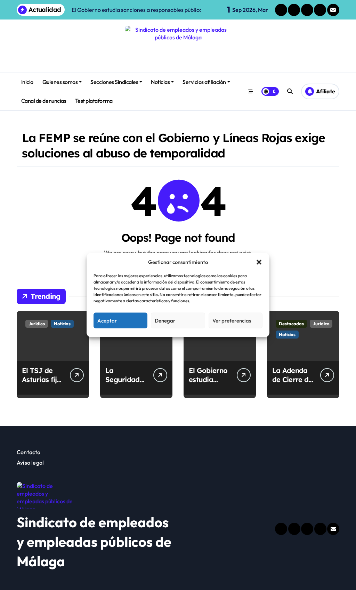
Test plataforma (94, 100)
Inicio (27, 81)
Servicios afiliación (204, 81)
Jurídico (37, 323)
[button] (259, 261)
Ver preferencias (231, 320)
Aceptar (107, 320)
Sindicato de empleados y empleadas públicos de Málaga (94, 541)
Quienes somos (60, 81)
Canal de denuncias (43, 100)
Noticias (160, 81)
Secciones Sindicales (114, 81)
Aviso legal (30, 462)
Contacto (29, 452)
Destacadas (291, 323)
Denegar (165, 320)
